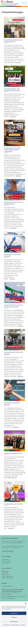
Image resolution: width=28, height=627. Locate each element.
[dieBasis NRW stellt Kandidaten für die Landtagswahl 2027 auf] (14, 27)
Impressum (23, 625)
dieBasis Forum (5, 574)
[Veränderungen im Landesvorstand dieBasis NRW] (14, 241)
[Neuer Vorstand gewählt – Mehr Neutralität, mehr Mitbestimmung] (14, 76)
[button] (25, 603)
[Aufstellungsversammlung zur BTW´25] (14, 440)
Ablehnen (14, 617)
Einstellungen (14, 621)
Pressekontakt (5, 559)
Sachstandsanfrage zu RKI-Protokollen (13, 504)
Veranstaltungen (6, 563)
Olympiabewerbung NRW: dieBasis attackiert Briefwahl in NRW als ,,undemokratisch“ (12, 149)
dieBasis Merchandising (7, 576)
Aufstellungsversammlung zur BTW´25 (13, 453)
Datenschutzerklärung (15, 625)
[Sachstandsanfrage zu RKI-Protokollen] (14, 491)
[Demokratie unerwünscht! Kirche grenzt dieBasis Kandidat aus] (14, 189)
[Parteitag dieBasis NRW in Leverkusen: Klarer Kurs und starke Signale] (14, 292)
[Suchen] (22, 3)
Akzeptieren (14, 613)
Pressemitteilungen (6, 561)
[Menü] (25, 3)
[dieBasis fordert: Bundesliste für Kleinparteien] (14, 390)
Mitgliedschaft (5, 571)
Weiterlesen (18, 62)
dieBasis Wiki (5, 572)
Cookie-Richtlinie (7, 609)
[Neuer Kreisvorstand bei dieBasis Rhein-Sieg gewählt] (14, 339)
